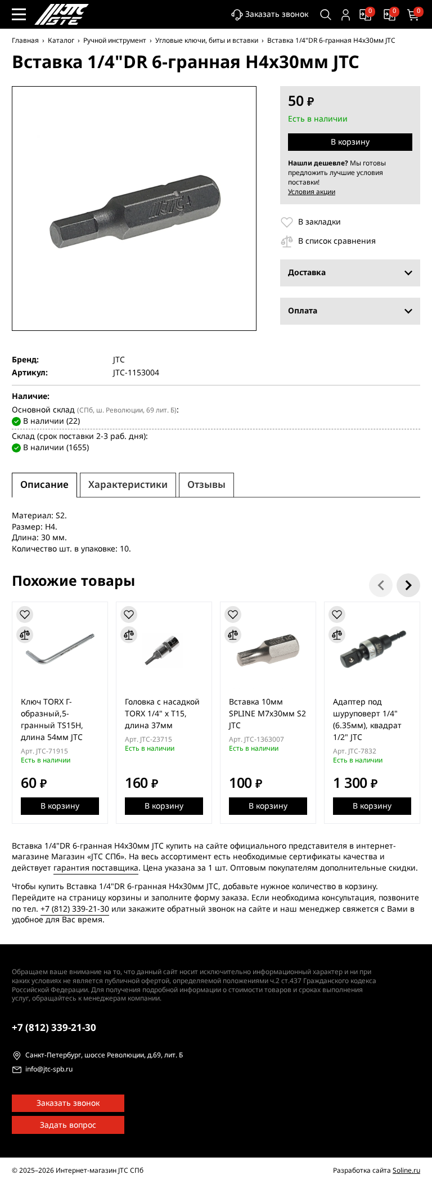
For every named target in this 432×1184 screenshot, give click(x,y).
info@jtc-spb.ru (49, 1069)
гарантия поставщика (95, 868)
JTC (119, 360)
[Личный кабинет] (345, 14)
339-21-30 (54, 1028)
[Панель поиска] (326, 14)
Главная (25, 40)
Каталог (61, 40)
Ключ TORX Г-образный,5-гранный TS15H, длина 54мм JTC (52, 719)
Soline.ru (406, 1170)
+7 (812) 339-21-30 (74, 909)
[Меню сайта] (19, 14)
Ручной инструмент (114, 40)
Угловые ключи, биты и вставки (206, 40)
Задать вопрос (68, 1125)
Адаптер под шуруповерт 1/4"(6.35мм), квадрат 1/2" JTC (367, 719)
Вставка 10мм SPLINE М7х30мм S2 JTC (267, 714)
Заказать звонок (276, 14)
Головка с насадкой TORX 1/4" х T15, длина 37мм (162, 714)
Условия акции (311, 192)
